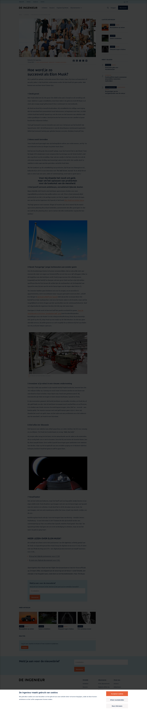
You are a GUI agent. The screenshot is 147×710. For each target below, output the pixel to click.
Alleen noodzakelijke (117, 700)
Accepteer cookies (117, 694)
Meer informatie (117, 706)
